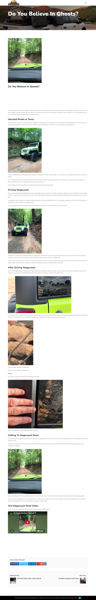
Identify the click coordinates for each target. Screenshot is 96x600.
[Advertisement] (48, 99)
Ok (79, 597)
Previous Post (14, 575)
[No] (94, 598)
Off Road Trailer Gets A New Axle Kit (29, 578)
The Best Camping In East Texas (68, 578)
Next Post (83, 575)
